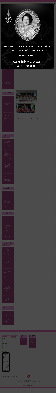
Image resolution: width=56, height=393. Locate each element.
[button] (54, 4)
